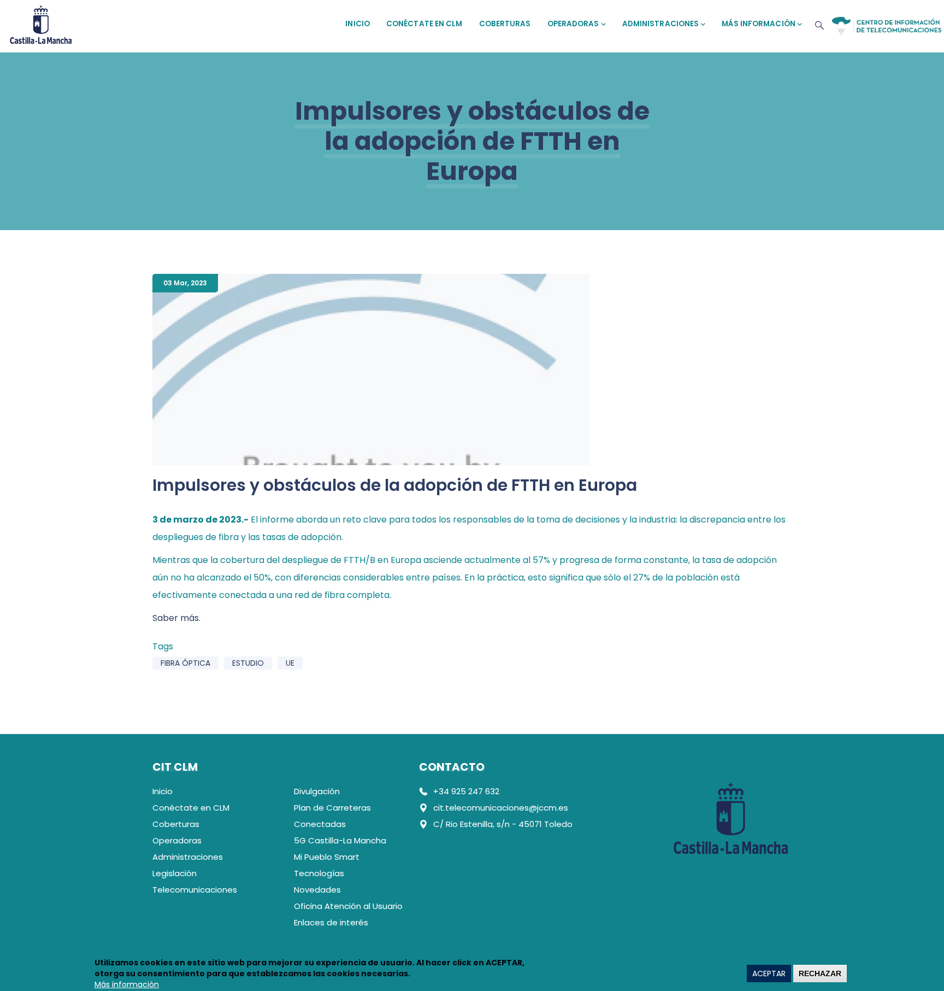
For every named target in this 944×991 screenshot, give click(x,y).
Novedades (317, 889)
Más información (758, 24)
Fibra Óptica (185, 663)
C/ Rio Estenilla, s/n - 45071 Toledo (503, 824)
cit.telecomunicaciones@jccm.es (500, 807)
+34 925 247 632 (466, 791)
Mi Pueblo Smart (326, 857)
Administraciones (660, 24)
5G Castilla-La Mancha (340, 840)
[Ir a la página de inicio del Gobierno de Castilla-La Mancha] (41, 23)
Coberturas (505, 24)
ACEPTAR (769, 973)
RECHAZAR (820, 973)
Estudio (248, 663)
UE (290, 663)
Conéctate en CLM (424, 24)
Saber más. (176, 618)
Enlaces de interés (331, 922)
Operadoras (573, 24)
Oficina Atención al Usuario (348, 906)
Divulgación (317, 791)
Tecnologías (319, 873)
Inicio (357, 24)
